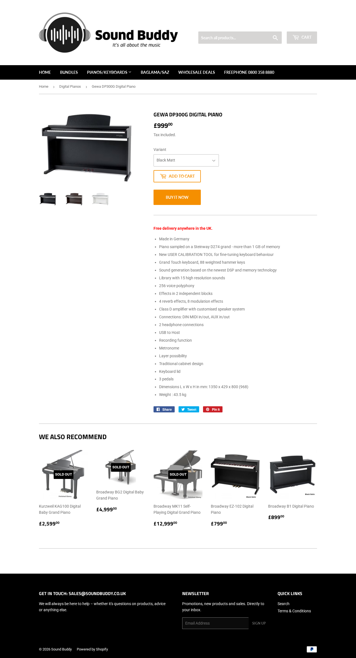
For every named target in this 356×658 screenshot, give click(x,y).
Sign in (277, 24)
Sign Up (259, 623)
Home (45, 72)
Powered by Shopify (92, 649)
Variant (160, 149)
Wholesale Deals (196, 72)
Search (284, 603)
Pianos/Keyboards (107, 72)
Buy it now (177, 197)
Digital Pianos (70, 86)
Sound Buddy (61, 649)
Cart (306, 37)
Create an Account (303, 24)
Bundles (69, 72)
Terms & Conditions (294, 611)
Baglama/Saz (155, 72)
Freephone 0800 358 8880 (249, 72)
